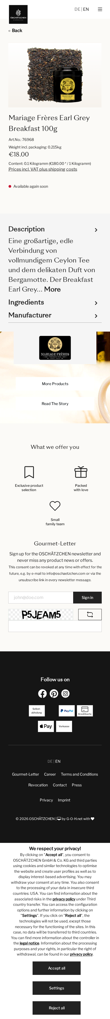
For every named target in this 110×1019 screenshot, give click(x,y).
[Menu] (100, 9)
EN (86, 9)
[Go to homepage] (18, 14)
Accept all (56, 968)
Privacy (46, 800)
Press (77, 785)
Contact (60, 785)
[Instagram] (66, 693)
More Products (55, 383)
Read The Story (55, 403)
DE (77, 9)
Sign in (87, 597)
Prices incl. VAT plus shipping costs (43, 169)
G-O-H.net (74, 819)
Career (50, 774)
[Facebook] (43, 693)
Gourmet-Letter (25, 774)
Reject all (57, 1008)
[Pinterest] (55, 693)
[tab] (53, 259)
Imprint (64, 800)
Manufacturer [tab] (29, 315)
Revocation (38, 785)
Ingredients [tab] (26, 302)
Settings (56, 988)
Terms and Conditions (79, 774)
